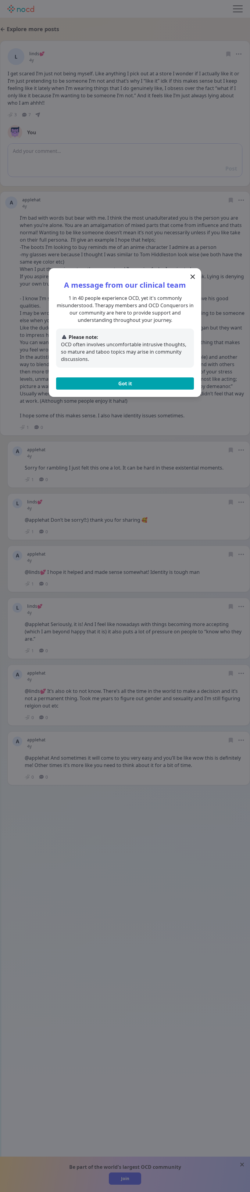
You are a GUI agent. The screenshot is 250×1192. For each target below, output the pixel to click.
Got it (125, 383)
